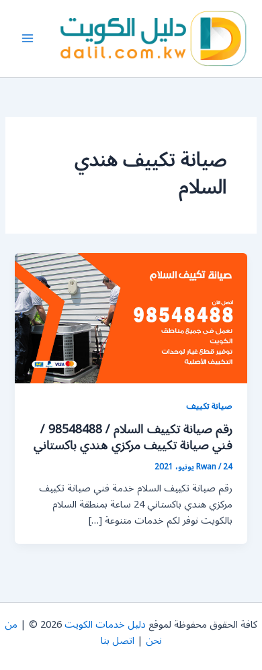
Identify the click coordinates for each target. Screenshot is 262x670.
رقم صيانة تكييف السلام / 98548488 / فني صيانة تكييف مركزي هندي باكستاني (133, 437)
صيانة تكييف (209, 406)
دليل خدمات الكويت (105, 624)
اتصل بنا (117, 640)
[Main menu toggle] (27, 39)
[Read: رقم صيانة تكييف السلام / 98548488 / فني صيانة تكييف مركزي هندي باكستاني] (131, 317)
